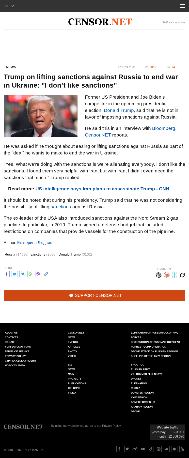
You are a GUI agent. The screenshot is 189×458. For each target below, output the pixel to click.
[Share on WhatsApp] (30, 273)
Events (73, 342)
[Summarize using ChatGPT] (159, 274)
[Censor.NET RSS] (182, 449)
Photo (72, 351)
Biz (70, 364)
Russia (17, 254)
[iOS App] (174, 449)
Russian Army (140, 369)
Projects (74, 378)
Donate (10, 342)
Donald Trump (119, 110)
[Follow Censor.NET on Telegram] (135, 449)
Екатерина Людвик (34, 243)
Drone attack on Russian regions (154, 351)
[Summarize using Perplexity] (174, 274)
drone (135, 411)
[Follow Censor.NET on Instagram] (159, 449)
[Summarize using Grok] (182, 274)
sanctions (61, 206)
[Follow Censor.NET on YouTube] (143, 449)
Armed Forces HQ (143, 402)
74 (173, 67)
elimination (139, 383)
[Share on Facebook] (7, 273)
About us (11, 332)
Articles (74, 346)
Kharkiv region (142, 406)
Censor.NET (98, 134)
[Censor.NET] (100, 22)
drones (136, 378)
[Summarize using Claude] (167, 274)
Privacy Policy (15, 356)
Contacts (11, 337)
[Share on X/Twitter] (14, 273)
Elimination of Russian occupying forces (154, 335)
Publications (77, 383)
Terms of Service (17, 351)
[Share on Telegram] (22, 273)
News (11, 67)
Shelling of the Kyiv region (151, 356)
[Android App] (167, 449)
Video (72, 356)
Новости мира (15, 365)
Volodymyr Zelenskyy (147, 374)
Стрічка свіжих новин (20, 360)
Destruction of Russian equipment (155, 342)
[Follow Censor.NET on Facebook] (119, 449)
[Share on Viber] (38, 273)
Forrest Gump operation (148, 346)
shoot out (138, 364)
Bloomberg (163, 128)
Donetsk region (142, 392)
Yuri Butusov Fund (18, 346)
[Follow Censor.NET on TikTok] (151, 449)
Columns (74, 388)
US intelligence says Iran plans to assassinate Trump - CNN (102, 188)
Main (71, 374)
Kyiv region (139, 397)
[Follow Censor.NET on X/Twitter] (127, 449)
